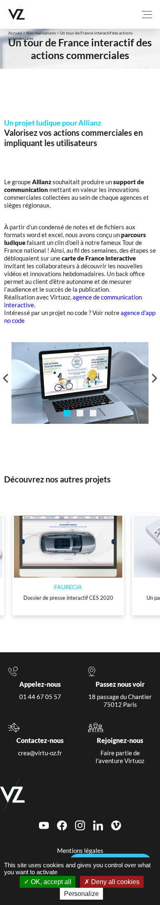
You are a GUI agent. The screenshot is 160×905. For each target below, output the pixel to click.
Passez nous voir (120, 684)
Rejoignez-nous (120, 740)
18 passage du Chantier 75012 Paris (120, 700)
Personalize (81, 893)
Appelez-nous (40, 684)
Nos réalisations (41, 32)
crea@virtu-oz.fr (40, 752)
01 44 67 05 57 (40, 696)
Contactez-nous (40, 740)
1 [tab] (67, 413)
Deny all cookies (114, 881)
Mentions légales (80, 850)
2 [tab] (80, 413)
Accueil (15, 32)
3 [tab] (93, 413)
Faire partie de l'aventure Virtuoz (120, 756)
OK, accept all (50, 881)
